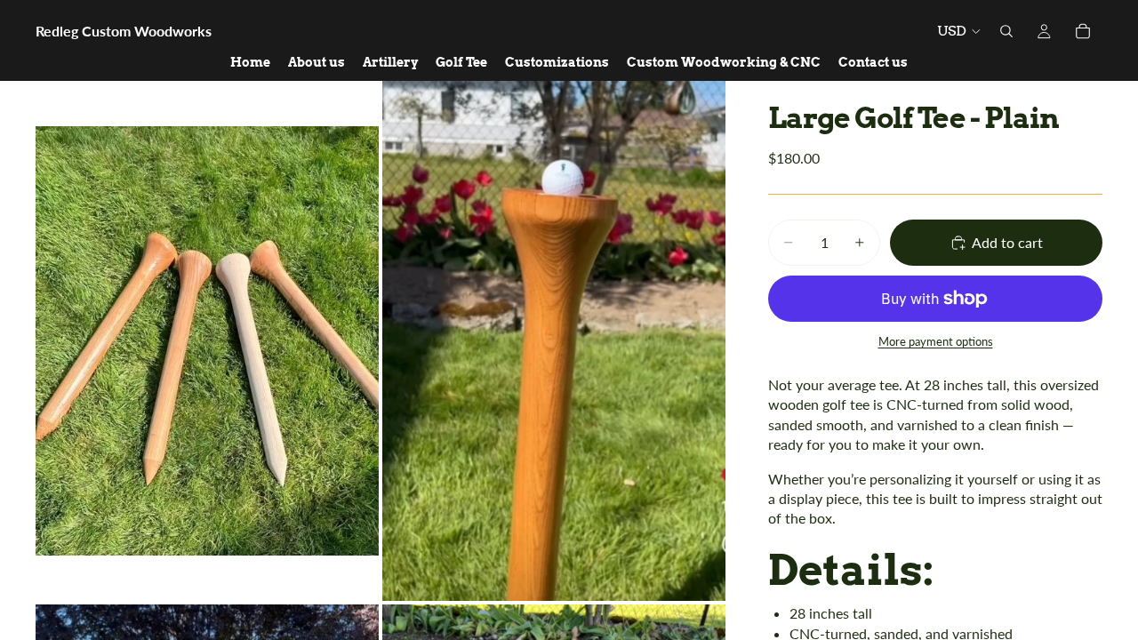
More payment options (935, 341)
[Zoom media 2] (553, 341)
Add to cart (1007, 242)
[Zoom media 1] (207, 341)
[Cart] (1082, 31)
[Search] (1006, 31)
